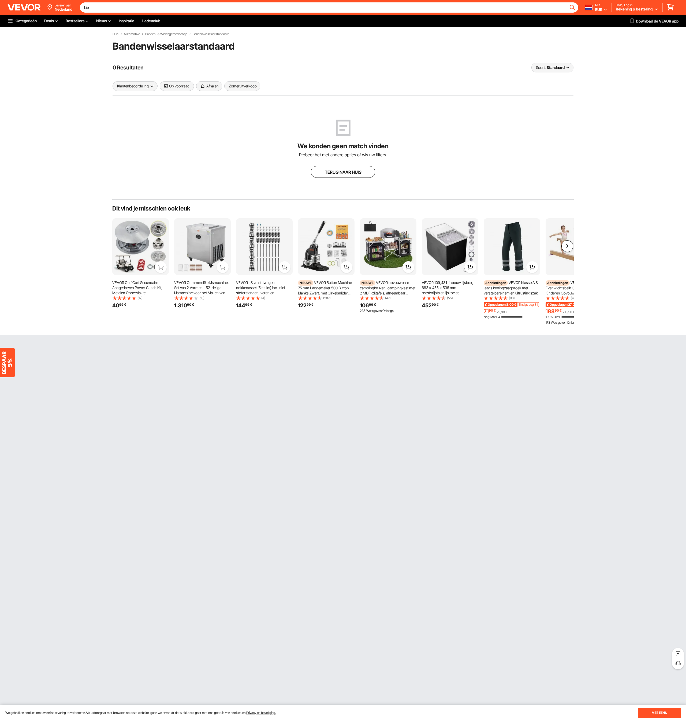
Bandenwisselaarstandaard (211, 34)
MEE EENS (659, 713)
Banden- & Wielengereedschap (166, 34)
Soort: (541, 67)
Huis (115, 34)
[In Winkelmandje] (161, 267)
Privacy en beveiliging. (261, 713)
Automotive (132, 34)
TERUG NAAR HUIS (343, 172)
